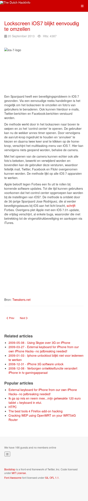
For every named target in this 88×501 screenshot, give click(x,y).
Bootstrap (9, 469)
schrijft (71, 205)
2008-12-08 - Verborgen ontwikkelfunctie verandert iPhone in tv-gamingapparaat (43, 370)
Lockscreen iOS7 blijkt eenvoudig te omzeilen (41, 25)
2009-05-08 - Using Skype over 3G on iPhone (39, 342)
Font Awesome (13, 477)
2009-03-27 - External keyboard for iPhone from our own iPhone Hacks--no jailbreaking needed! (44, 349)
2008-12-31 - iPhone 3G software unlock (36, 364)
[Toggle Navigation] (7, 454)
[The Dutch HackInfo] (15, 2)
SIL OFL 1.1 (52, 477)
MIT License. (19, 473)
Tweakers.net (21, 299)
